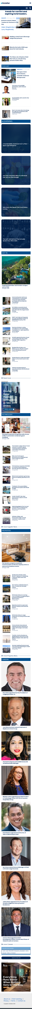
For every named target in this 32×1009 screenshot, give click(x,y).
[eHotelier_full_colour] (5, 3)
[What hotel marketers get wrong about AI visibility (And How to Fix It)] (6, 480)
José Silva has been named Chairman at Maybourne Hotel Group (15, 728)
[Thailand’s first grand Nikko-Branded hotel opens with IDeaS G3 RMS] (6, 490)
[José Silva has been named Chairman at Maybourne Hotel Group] (16, 711)
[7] (10, 412)
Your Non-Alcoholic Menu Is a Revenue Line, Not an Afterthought (15, 176)
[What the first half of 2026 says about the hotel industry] (5, 48)
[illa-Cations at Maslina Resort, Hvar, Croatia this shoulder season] (6, 588)
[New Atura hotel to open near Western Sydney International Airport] (6, 609)
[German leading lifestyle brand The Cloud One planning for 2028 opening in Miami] (6, 649)
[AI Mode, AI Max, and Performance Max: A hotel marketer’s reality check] (6, 520)
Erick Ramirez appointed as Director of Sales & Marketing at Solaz (14, 833)
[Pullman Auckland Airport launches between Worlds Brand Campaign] (6, 371)
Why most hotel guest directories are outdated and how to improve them (20, 457)
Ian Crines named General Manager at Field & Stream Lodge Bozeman (16, 868)
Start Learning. (17, 999)
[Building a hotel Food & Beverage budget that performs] (5, 37)
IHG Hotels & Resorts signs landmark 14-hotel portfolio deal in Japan (21, 616)
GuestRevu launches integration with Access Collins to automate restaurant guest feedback (15, 435)
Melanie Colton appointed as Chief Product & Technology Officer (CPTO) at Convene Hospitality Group (16, 798)
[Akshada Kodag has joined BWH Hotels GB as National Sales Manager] (16, 745)
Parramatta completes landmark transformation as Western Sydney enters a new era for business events (15, 564)
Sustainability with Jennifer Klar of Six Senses (20, 98)
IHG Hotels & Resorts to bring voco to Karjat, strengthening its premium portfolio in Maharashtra (20, 596)
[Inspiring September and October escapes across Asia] (16, 270)
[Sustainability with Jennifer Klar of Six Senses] (6, 102)
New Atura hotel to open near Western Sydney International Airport (20, 606)
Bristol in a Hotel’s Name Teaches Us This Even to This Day (9, 22)
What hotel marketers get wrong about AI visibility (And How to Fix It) (21, 477)
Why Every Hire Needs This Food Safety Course (15, 208)
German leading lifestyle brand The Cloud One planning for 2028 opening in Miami (21, 647)
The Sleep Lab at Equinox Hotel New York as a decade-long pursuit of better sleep (19, 58)
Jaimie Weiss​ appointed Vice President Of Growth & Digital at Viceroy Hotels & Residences (15, 903)
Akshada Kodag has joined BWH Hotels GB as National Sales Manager (15, 762)
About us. (7, 999)
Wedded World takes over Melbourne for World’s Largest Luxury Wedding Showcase (20, 349)
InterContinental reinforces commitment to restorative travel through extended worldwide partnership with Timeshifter (19, 300)
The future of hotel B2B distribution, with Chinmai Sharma (19, 87)
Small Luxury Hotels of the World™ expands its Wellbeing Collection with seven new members (20, 576)
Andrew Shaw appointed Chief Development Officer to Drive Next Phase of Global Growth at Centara (16, 939)
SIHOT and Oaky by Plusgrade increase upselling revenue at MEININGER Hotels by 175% (20, 319)
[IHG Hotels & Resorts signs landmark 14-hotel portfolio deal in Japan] (6, 619)
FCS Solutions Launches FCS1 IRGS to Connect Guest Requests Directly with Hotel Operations (21, 467)
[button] (30, 3)
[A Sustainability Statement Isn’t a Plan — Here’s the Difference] (16, 138)
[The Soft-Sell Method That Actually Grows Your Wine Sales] (16, 233)
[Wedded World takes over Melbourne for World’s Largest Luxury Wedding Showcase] (6, 351)
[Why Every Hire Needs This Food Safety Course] (16, 202)
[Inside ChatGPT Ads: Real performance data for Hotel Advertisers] (6, 500)
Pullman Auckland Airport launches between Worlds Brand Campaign (20, 369)
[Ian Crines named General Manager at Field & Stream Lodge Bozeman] (16, 851)
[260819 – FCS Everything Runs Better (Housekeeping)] (16, 991)
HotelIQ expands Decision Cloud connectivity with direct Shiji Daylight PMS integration (20, 339)
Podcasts (19, 69)
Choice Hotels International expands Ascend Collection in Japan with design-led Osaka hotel (20, 627)
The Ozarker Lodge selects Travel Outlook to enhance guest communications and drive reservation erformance (21, 447)
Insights (3, 18)
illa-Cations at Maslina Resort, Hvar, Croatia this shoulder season (20, 586)
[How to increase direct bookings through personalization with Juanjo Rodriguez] (6, 114)
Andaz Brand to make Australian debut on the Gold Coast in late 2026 (20, 359)
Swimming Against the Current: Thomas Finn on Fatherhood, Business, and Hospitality (20, 508)
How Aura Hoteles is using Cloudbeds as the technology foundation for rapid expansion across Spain (20, 329)
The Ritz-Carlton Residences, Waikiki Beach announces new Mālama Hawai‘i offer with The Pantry (20, 637)
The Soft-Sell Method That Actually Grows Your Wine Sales (14, 240)
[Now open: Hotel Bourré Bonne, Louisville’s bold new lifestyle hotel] (8, 76)
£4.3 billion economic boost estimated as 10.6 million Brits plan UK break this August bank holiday (20, 309)
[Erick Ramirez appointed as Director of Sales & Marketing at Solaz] (16, 816)
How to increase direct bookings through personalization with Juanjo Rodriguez (20, 111)
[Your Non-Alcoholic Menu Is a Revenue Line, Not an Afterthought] (16, 170)
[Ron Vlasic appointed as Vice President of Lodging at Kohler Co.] (16, 676)
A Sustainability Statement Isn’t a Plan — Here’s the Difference (15, 144)
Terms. (13, 1001)
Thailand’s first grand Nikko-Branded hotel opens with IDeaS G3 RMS (20, 487)
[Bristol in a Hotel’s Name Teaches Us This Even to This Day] (23, 23)
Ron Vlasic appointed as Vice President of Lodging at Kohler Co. (15, 693)
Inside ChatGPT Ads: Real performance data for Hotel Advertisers (19, 498)
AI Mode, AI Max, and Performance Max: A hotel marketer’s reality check (19, 518)
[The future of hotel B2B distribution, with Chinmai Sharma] (6, 89)
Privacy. (6, 1001)
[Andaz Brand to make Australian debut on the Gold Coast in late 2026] (6, 361)
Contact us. (21, 1001)
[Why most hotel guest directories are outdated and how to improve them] (6, 460)
